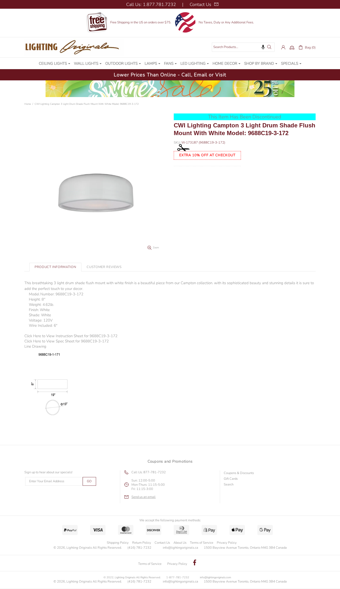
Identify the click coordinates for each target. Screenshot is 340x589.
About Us (179, 542)
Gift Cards (231, 479)
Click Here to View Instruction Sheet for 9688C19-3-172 (70, 335)
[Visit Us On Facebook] (194, 563)
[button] (263, 47)
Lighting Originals (74, 47)
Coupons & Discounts (239, 473)
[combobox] (243, 47)
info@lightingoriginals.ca (180, 548)
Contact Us (162, 542)
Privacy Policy (227, 542)
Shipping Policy (118, 542)
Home (27, 104)
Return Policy (141, 542)
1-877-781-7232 (177, 577)
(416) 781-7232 (139, 548)
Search (228, 484)
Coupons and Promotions (170, 461)
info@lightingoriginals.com (215, 577)
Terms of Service (201, 542)
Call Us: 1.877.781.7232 (151, 4)
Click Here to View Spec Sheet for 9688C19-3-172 (66, 341)
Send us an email (143, 497)
